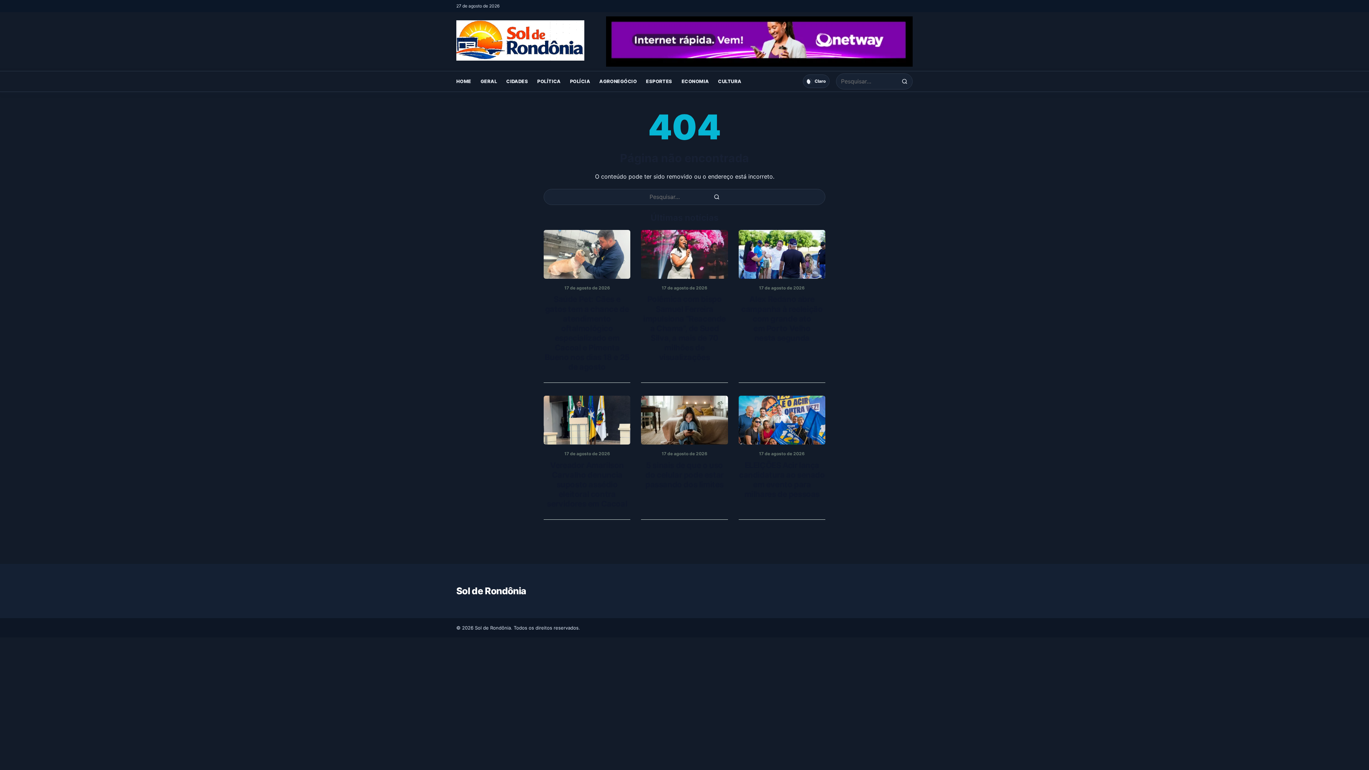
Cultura (729, 81)
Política (549, 81)
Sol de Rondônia (491, 590)
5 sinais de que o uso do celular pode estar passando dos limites (684, 475)
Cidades (517, 81)
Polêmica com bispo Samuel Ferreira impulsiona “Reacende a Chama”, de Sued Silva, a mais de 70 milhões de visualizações (684, 327)
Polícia (580, 81)
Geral (489, 81)
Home (463, 81)
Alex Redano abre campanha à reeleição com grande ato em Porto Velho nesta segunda (781, 318)
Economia (695, 81)
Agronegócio (618, 81)
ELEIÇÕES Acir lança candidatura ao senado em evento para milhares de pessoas (782, 480)
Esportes (659, 81)
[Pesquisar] (904, 81)
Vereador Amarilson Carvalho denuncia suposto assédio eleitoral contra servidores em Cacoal (587, 484)
